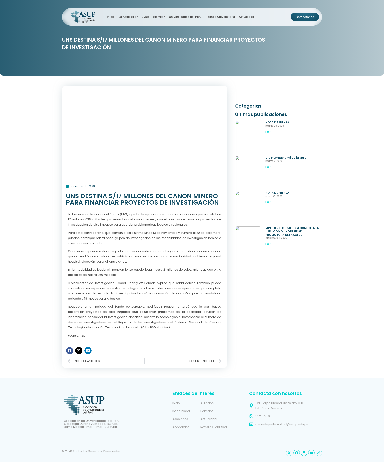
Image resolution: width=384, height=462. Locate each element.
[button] (69, 350)
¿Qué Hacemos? (153, 16)
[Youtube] (311, 453)
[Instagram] (304, 453)
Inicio (111, 16)
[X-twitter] (289, 453)
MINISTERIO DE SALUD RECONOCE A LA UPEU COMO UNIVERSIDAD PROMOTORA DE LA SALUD (292, 231)
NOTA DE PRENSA (277, 122)
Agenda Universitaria (220, 16)
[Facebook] (296, 453)
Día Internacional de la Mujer (286, 158)
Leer (267, 131)
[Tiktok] (319, 453)
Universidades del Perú (185, 16)
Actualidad (246, 16)
